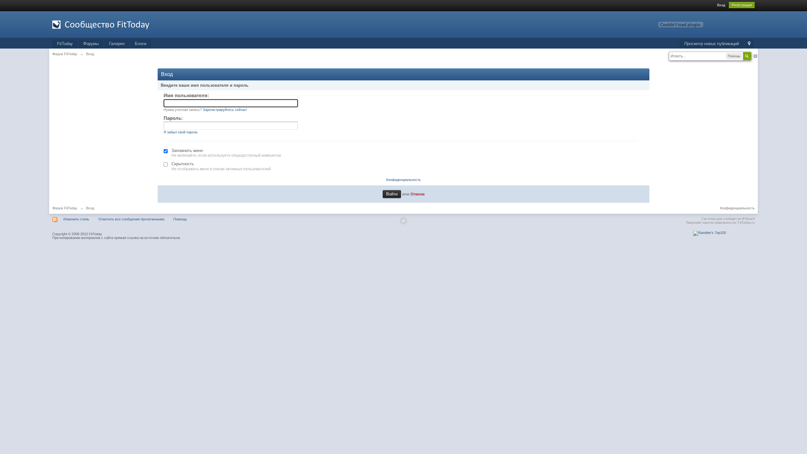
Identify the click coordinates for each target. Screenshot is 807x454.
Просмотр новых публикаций (711, 43)
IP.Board (748, 219)
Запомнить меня (187, 150)
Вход (721, 5)
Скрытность (182, 163)
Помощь (180, 219)
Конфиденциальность (403, 180)
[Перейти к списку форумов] (108, 24)
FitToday (65, 43)
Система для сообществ (721, 219)
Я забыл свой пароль (181, 132)
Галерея (117, 43)
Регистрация (742, 5)
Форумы (91, 43)
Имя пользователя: (186, 95)
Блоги (140, 43)
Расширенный (755, 56)
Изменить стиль (76, 219)
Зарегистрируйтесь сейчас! (225, 110)
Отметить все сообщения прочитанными (131, 219)
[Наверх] (403, 220)
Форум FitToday (64, 208)
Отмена (417, 194)
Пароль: (173, 118)
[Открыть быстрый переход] (749, 44)
